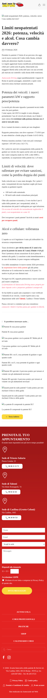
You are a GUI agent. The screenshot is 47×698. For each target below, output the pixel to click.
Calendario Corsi (23, 641)
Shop (23, 634)
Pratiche (23, 626)
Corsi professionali (23, 619)
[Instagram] (9, 657)
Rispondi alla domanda (12, 567)
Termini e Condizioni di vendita (17, 685)
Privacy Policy (38, 580)
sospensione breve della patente (16, 268)
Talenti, (22, 299)
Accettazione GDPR (11, 577)
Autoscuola (23, 612)
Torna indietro (14, 417)
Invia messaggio (17, 591)
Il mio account (39, 685)
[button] (44, 5)
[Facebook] (3, 657)
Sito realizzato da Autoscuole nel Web (23, 692)
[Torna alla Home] (13, 5)
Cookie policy (33, 681)
